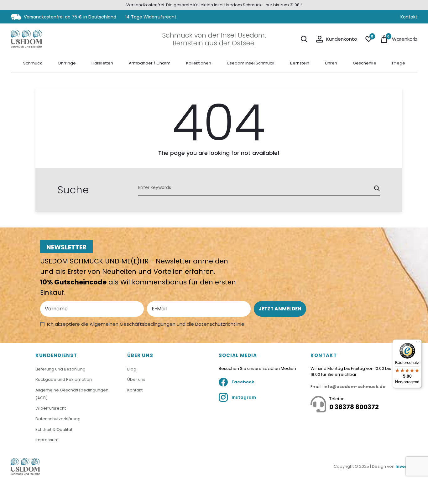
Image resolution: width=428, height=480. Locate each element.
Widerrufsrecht (50, 408)
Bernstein (299, 63)
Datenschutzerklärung (58, 419)
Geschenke (364, 63)
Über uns (136, 379)
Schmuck (32, 63)
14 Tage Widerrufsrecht (150, 17)
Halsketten (102, 63)
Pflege (398, 63)
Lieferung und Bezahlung (60, 369)
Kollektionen (198, 63)
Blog (131, 369)
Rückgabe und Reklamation (63, 379)
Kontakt (408, 17)
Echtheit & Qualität (53, 429)
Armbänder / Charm (149, 63)
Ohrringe (67, 63)
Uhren (331, 63)
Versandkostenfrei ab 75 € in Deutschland (69, 17)
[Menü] (418, 343)
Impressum (47, 440)
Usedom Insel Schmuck (250, 63)
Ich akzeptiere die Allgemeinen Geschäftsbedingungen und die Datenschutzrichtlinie (145, 324)
